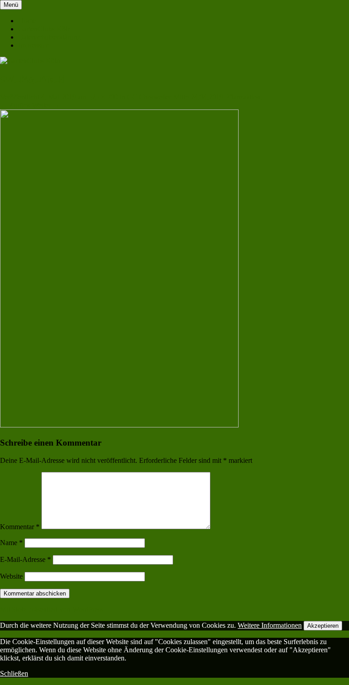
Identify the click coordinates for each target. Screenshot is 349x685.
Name (11, 542)
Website (11, 576)
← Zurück (15, 105)
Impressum (34, 45)
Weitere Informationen (270, 625)
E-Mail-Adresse (25, 559)
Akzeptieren (323, 625)
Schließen (14, 673)
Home (27, 21)
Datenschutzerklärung (49, 37)
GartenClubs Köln (44, 29)
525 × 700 (103, 97)
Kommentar (20, 527)
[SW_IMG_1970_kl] (119, 425)
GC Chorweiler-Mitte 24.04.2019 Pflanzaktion (194, 97)
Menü (11, 4)
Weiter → (46, 105)
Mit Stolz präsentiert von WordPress (51, 609)
